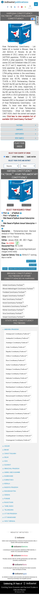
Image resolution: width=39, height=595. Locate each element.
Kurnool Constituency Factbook (16, 383)
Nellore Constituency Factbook (16, 405)
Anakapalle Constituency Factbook (17, 338)
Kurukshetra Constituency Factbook (15, 306)
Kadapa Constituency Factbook (16, 374)
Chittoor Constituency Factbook (16, 356)
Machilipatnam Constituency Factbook (18, 387)
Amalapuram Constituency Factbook (18, 334)
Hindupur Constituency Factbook (17, 369)
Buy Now (33, 265)
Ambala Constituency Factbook (13, 285)
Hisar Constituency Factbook (13, 299)
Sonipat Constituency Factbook (13, 317)
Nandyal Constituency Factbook (16, 391)
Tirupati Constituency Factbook (16, 427)
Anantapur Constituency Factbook (17, 343)
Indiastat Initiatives (20, 532)
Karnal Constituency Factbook (13, 303)
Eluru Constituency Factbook (15, 360)
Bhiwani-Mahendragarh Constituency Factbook (18, 288)
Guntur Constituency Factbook (16, 365)
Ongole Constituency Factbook (16, 409)
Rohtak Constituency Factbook (13, 310)
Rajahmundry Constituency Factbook (18, 414)
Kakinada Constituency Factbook (17, 378)
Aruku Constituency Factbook (16, 347)
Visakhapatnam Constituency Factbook (19, 436)
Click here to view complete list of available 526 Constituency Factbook (19, 117)
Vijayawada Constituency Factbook (17, 431)
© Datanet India (19, 592)
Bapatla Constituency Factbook (16, 352)
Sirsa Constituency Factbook (13, 313)
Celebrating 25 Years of (13, 583)
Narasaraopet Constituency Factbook (18, 396)
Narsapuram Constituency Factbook (18, 400)
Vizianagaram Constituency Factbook (18, 440)
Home (5, 269)
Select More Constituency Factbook (22, 269)
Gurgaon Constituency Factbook (14, 296)
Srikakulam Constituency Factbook (17, 422)
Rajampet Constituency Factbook (17, 418)
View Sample (26, 205)
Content (10, 205)
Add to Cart (31, 261)
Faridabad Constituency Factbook (14, 292)
